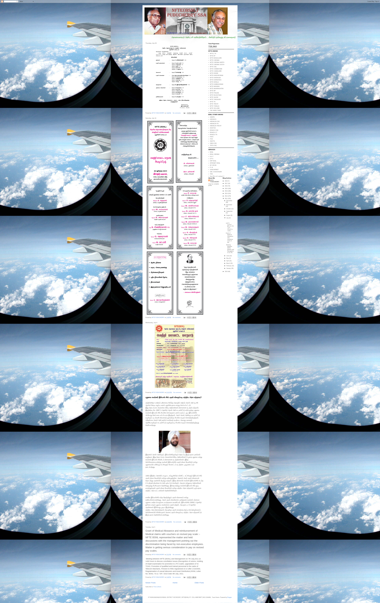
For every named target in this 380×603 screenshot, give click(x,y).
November (229, 204)
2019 (226, 181)
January (228, 268)
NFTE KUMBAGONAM (216, 84)
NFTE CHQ (213, 66)
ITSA (211, 139)
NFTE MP (213, 90)
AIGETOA (213, 128)
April (227, 261)
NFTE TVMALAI (214, 106)
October (228, 209)
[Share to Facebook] (193, 113)
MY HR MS (213, 165)
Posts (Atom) (157, 586)
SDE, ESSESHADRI (216, 172)
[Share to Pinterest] (195, 113)
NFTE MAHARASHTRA (217, 88)
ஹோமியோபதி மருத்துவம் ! (217, 176)
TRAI (211, 174)
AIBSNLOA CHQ (214, 121)
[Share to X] (192, 113)
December (229, 200)
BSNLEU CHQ (214, 130)
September (229, 211)
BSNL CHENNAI (214, 154)
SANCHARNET (214, 169)
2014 (226, 191)
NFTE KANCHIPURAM (216, 75)
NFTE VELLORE (215, 108)
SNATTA (212, 141)
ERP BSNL (213, 161)
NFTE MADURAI (215, 86)
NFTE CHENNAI (214, 60)
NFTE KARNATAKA (215, 80)
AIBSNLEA (213, 119)
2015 (226, 188)
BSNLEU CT (213, 132)
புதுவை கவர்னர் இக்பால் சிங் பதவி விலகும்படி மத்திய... (230, 226)
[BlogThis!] (190, 113)
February (229, 265)
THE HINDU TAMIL (215, 110)
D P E (211, 158)
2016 (226, 186)
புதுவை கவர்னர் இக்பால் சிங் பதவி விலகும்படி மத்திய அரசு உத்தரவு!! (173, 397)
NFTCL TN (213, 53)
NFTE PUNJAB (214, 93)
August (228, 215)
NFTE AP (212, 56)
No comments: (177, 113)
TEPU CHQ (213, 145)
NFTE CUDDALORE (216, 71)
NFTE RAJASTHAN (215, 95)
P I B (211, 167)
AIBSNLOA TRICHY (215, 126)
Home (175, 583)
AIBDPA (212, 117)
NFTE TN (212, 101)
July (227, 218)
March (228, 263)
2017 (226, 183)
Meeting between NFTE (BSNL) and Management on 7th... (230, 248)
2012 (226, 196)
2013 (226, 193)
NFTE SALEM (214, 97)
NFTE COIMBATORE (216, 69)
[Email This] (188, 113)
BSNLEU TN (213, 134)
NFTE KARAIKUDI (215, 77)
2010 (226, 271)
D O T (211, 156)
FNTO (211, 136)
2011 (226, 198)
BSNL (211, 152)
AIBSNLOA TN (214, 123)
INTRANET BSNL (215, 163)
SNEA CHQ (213, 143)
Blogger (229, 597)
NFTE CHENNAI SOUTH (217, 64)
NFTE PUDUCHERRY (214, 181)
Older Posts (199, 583)
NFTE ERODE (214, 73)
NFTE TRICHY (214, 104)
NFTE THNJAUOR (215, 99)
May (227, 258)
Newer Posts (150, 583)
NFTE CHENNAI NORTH (217, 62)
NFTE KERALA (214, 82)
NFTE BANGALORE (216, 58)
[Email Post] (184, 113)
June (227, 255)
